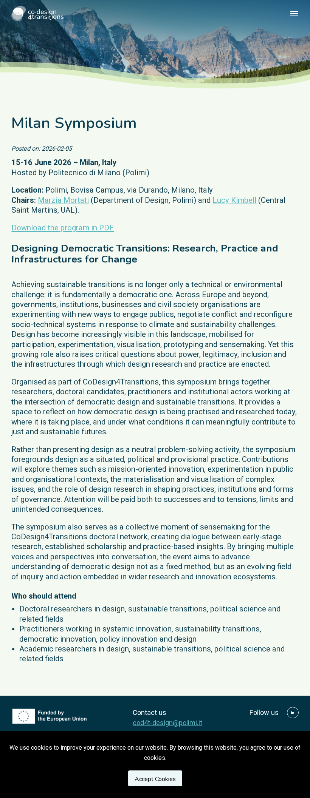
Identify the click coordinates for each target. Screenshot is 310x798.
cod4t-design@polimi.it (167, 723)
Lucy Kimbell (234, 200)
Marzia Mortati (63, 200)
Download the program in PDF (62, 227)
